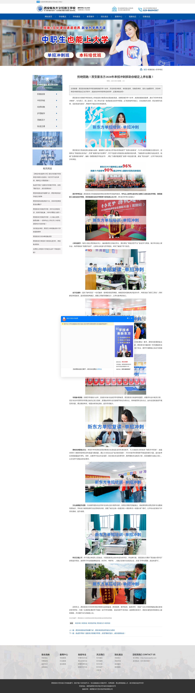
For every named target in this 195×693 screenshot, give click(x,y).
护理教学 (41, 113)
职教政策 (41, 94)
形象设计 (41, 120)
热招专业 (82, 654)
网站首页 (48, 16)
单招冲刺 (78, 623)
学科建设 (76, 16)
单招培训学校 (92, 623)
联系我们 (144, 655)
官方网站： (144, 658)
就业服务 (118, 664)
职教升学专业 (82, 667)
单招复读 (84, 623)
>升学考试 (158, 70)
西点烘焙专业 (82, 661)
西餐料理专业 (82, 664)
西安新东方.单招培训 (103, 623)
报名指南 (46, 654)
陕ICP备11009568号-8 (81, 683)
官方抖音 (99, 664)
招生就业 (104, 16)
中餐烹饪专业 (82, 658)
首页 (145, 69)
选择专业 (45, 664)
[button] (96, 63)
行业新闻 (63, 661)
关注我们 (100, 654)
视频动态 (132, 16)
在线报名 (45, 667)
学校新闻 (63, 658)
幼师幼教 (41, 107)
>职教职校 (151, 70)
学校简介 (118, 658)
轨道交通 (41, 126)
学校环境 (118, 661)
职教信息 (146, 16)
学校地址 (45, 658)
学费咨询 (45, 661)
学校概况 (62, 16)
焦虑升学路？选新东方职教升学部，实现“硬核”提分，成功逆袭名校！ (101, 633)
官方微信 (99, 658)
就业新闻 (63, 664)
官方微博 (99, 661)
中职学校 (41, 100)
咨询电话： (141, 661)
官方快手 (99, 667)
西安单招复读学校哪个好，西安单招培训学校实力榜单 (95, 630)
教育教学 (90, 16)
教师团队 (118, 667)
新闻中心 (118, 16)
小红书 (98, 670)
